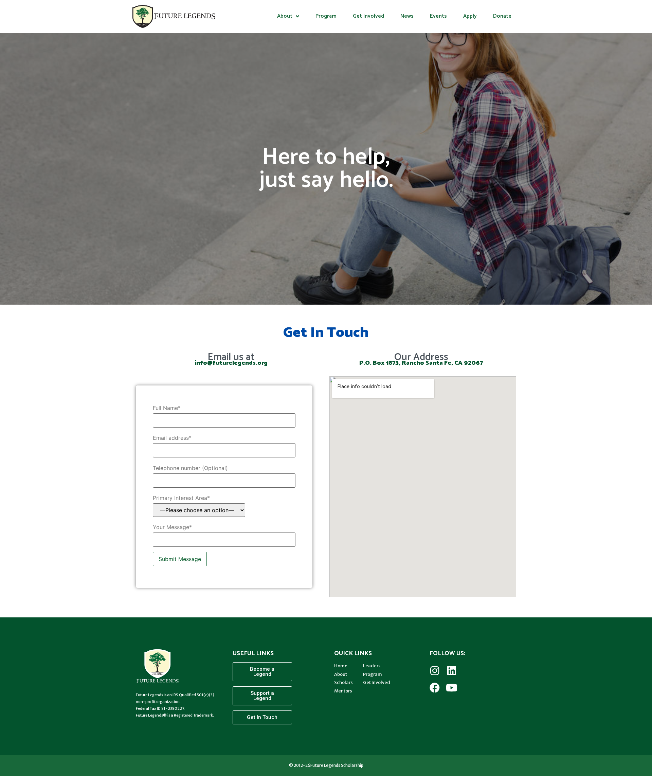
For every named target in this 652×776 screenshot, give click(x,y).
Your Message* (172, 527)
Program (326, 16)
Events (438, 16)
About (284, 16)
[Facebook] (435, 688)
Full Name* (167, 407)
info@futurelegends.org (231, 363)
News (407, 16)
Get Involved (368, 16)
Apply (470, 16)
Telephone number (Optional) (190, 468)
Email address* (172, 437)
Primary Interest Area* (181, 497)
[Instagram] (435, 671)
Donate (502, 16)
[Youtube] (452, 688)
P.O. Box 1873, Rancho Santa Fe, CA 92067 (421, 363)
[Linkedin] (452, 671)
